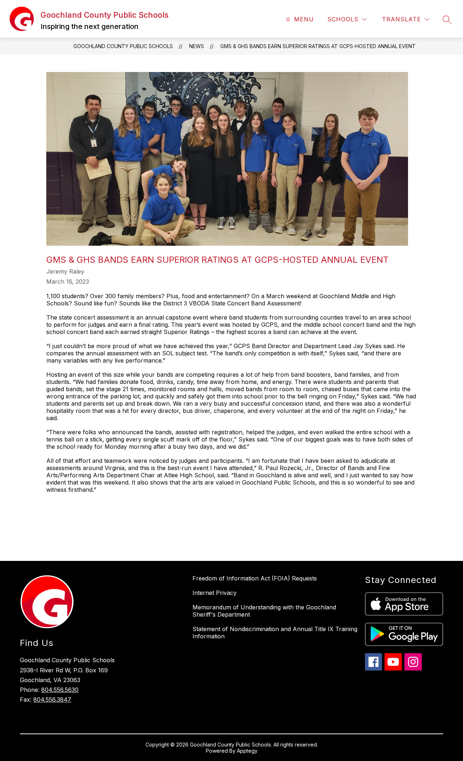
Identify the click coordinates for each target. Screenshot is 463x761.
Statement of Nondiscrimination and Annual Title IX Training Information (274, 632)
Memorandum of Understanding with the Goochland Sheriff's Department (264, 611)
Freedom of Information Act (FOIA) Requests (254, 578)
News (196, 46)
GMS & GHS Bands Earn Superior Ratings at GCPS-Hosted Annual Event (318, 46)
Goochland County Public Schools (123, 46)
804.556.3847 (52, 699)
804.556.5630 (59, 689)
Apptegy (247, 751)
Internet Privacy (214, 592)
